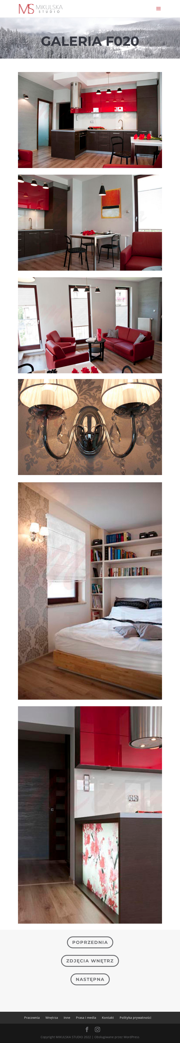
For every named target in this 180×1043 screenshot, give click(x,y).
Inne (67, 1017)
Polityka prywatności (135, 1017)
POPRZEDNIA (90, 942)
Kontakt (108, 1017)
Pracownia (32, 1017)
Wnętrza (51, 1017)
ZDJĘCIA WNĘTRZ (90, 960)
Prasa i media (86, 1017)
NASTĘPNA (90, 979)
